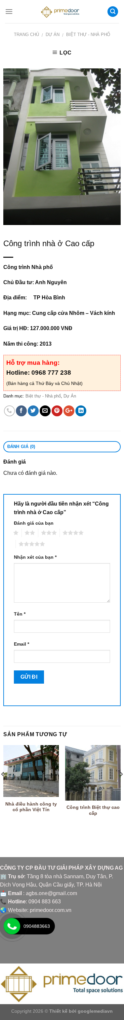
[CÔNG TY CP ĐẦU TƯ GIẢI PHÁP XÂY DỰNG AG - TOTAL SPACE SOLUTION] (62, 11)
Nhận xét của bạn (35, 557)
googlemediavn (95, 1011)
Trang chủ (26, 34)
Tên (19, 614)
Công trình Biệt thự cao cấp (93, 810)
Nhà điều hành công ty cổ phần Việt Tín (31, 807)
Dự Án (53, 34)
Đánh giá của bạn (34, 523)
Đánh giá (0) (21, 446)
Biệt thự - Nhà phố (88, 34)
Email (21, 644)
